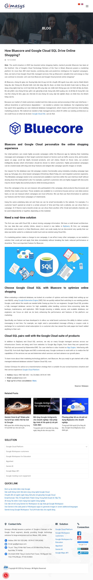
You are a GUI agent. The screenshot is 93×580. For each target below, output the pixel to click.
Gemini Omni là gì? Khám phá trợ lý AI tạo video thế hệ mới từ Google (17, 419)
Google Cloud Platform (31, 370)
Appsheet (9, 461)
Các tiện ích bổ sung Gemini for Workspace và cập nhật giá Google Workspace (34, 504)
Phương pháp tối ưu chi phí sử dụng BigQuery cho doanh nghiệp (74, 419)
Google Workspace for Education (18, 456)
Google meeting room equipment (18, 476)
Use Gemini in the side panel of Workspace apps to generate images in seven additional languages (41, 507)
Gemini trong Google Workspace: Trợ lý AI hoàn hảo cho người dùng (30, 510)
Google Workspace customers (17, 451)
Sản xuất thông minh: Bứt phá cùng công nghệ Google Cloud (27, 492)
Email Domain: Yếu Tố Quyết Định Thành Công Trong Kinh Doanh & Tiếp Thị (33, 498)
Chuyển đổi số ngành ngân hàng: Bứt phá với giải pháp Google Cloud (30, 495)
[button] (87, 6)
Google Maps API (12, 471)
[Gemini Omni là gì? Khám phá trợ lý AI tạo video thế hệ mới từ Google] (18, 406)
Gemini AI (9, 466)
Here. (34, 381)
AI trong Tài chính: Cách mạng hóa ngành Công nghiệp (25, 501)
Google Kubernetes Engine (28, 300)
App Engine (71, 347)
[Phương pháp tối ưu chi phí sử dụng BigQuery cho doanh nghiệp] (75, 406)
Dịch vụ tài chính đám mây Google (17, 489)
